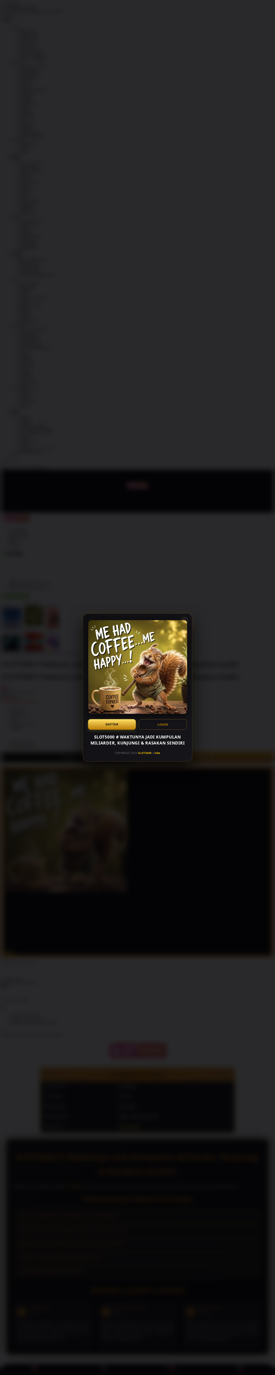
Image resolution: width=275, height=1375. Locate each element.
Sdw (157, 753)
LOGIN (162, 724)
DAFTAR (111, 724)
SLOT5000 (145, 753)
